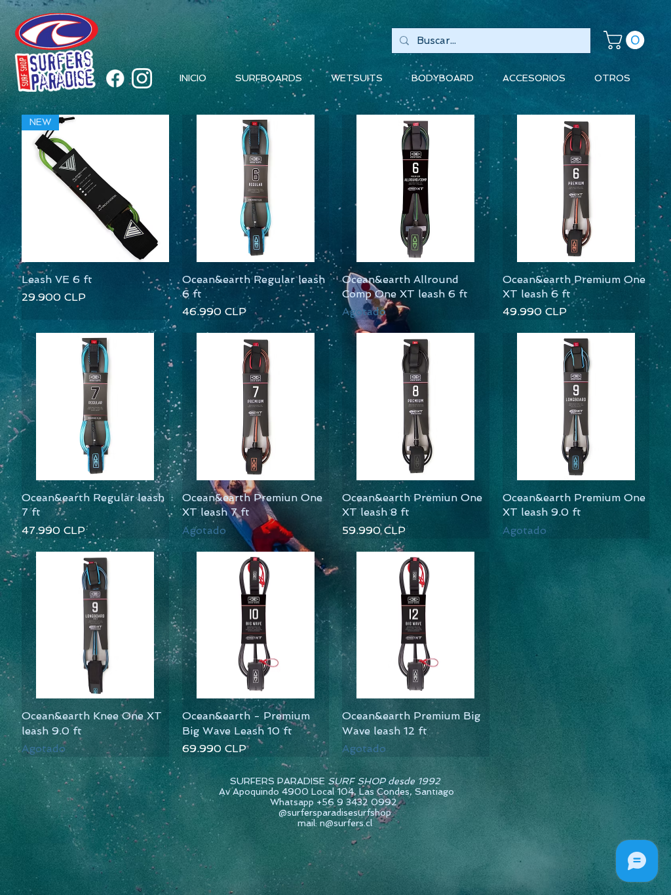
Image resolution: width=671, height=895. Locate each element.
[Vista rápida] (256, 188)
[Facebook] (115, 78)
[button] (626, 40)
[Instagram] (142, 78)
